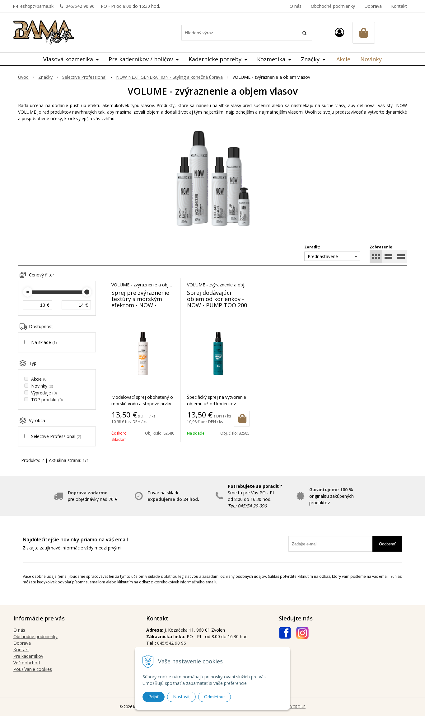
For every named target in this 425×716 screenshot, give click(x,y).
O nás (295, 6)
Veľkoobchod (26, 663)
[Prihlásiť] (339, 32)
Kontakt (399, 6)
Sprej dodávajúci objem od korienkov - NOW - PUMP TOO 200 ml (217, 302)
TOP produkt (47, 400)
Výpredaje (44, 393)
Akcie (343, 59)
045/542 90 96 (80, 6)
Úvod (23, 77)
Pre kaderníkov (28, 656)
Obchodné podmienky (333, 6)
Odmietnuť (214, 696)
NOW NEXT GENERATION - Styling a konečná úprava (169, 77)
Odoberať (387, 544)
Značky (45, 77)
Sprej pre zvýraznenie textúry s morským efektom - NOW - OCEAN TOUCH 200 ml (141, 302)
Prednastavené (323, 256)
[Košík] (364, 33)
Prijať (153, 696)
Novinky (371, 59)
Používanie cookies (32, 669)
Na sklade (44, 342)
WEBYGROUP (294, 706)
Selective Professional (84, 77)
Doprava (373, 6)
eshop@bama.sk (37, 6)
